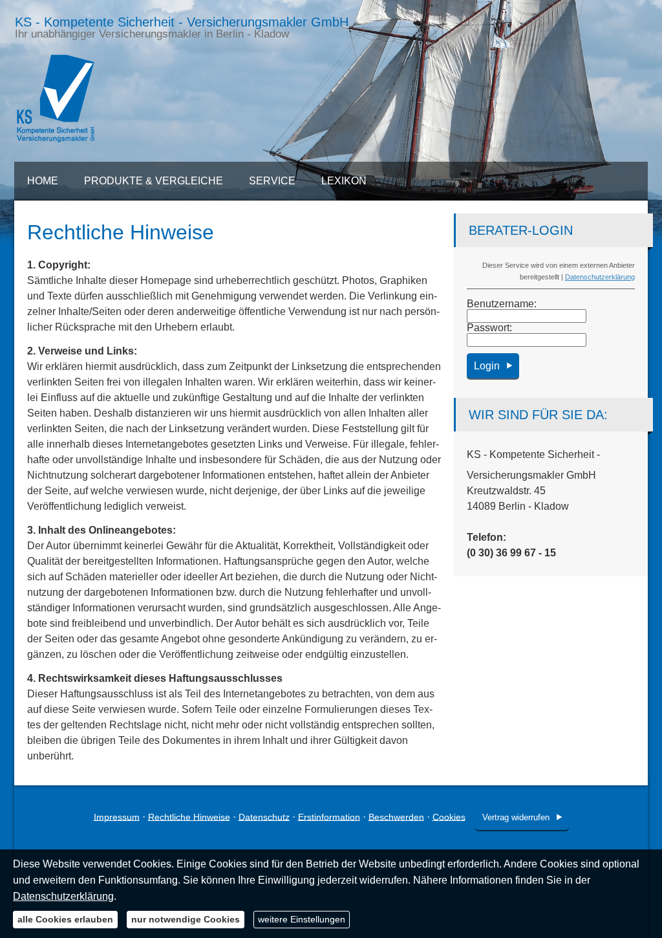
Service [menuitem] (272, 180)
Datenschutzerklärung (600, 277)
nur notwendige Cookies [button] (185, 919)
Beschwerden (396, 816)
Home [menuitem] (42, 180)
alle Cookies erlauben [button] (65, 919)
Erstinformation (329, 816)
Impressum (117, 816)
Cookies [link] (448, 816)
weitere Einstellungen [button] (301, 919)
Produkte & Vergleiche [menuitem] (153, 180)
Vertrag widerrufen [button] (516, 817)
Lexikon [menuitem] (344, 180)
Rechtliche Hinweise (189, 816)
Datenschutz (264, 816)
